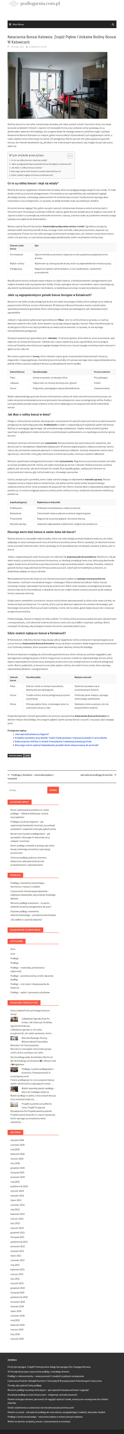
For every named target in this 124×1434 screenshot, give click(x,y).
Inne (12, 953)
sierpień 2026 (17, 1140)
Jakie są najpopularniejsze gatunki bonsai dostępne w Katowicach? (41, 164)
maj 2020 (15, 1320)
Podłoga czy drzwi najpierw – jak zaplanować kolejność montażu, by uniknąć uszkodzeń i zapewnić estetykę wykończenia (33, 825)
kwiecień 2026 (17, 1153)
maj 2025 (15, 1181)
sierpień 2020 (17, 1306)
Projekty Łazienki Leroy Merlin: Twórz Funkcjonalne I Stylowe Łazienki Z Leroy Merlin (61, 737)
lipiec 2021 (15, 1255)
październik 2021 (19, 1241)
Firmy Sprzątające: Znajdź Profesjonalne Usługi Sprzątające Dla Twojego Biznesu (49, 1366)
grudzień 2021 (17, 1232)
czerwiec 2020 (17, 1315)
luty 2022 (15, 1223)
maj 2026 (15, 1149)
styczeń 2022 (17, 1227)
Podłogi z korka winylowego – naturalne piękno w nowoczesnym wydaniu (45, 1416)
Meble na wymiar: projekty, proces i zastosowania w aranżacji (39, 1421)
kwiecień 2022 (17, 1213)
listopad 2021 (17, 1237)
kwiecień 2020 (17, 1324)
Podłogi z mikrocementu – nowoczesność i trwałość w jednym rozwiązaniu (46, 1376)
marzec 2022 (16, 1218)
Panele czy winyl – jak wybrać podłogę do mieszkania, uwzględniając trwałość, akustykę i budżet (56, 1412)
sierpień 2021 (17, 1251)
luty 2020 (15, 1334)
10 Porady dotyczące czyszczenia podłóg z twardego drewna (38, 1371)
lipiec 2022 (15, 1200)
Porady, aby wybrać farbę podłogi (24, 1385)
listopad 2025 (17, 1172)
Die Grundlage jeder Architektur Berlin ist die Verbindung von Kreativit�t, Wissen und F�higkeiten (33, 1061)
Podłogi (14, 958)
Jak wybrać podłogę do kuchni (96, 774)
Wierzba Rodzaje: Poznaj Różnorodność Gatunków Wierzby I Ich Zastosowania (29, 1041)
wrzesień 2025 (17, 1177)
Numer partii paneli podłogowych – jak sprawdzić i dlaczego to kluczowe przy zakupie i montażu (30, 837)
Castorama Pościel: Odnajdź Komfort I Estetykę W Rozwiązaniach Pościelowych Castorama (55, 1380)
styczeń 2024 (17, 1190)
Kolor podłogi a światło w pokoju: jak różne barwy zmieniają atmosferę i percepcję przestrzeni (32, 849)
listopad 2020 (17, 1292)
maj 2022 (15, 1209)
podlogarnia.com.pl (37, 46)
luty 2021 (15, 1278)
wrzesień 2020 (17, 1301)
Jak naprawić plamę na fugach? (32, 734)
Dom (27, 755)
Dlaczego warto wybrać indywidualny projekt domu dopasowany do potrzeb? (57, 745)
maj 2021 (15, 1264)
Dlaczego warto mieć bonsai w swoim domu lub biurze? (36, 171)
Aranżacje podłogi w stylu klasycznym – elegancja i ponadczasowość (42, 1394)
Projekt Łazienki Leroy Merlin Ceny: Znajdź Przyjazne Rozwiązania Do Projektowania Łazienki (31, 1107)
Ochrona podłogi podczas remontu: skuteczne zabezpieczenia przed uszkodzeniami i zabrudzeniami (28, 861)
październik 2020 (19, 1297)
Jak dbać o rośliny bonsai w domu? (26, 167)
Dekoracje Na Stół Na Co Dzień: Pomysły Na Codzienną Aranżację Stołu (53, 741)
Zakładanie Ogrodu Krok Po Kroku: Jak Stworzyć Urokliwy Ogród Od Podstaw (31, 1022)
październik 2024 (19, 1186)
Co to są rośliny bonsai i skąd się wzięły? (29, 160)
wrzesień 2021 (17, 1246)
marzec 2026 (16, 1158)
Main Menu (18, 24)
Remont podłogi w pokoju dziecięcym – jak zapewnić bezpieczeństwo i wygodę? (48, 1389)
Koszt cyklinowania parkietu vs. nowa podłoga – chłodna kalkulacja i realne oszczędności (29, 813)
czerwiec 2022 (17, 1204)
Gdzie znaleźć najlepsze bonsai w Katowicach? (32, 175)
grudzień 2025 (17, 1167)
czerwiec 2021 (17, 1260)
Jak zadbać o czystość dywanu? (26, 919)
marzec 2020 (16, 1329)
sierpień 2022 (17, 1195)
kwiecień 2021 (17, 1269)
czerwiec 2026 (17, 1144)
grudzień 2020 (17, 1287)
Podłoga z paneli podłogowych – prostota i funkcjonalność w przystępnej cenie (32, 1072)
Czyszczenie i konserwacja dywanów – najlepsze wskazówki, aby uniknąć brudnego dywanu (33, 895)
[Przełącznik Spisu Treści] (68, 155)
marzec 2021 (16, 1274)
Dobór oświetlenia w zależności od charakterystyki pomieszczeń (41, 1407)
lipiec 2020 (15, 1311)
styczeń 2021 (17, 1283)
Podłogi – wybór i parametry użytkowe (30, 992)
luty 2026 (15, 1163)
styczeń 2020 (17, 1338)
